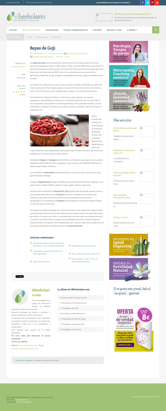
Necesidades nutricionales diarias (84, 246)
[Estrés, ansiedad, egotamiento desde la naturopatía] (129, 101)
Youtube (157, 2)
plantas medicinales (31, 30)
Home (30, 37)
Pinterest (152, 2)
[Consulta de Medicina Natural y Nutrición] (129, 52)
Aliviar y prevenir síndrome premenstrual (133, 14)
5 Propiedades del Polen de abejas (73, 319)
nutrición (97, 30)
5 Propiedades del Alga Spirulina (72, 324)
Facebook (142, 2)
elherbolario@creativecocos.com (25, 349)
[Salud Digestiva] (129, 245)
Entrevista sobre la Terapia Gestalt (74, 298)
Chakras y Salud (120, 217)
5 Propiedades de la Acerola (71, 329)
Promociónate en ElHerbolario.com (74, 303)
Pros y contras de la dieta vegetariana (86, 254)
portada (13, 30)
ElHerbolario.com (39, 53)
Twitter (147, 2)
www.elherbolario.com (28, 345)
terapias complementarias (75, 30)
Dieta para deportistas (41, 262)
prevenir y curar (114, 30)
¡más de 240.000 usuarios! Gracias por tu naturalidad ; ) (113, 2)
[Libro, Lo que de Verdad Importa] (134, 329)
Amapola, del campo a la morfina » (46, 360)
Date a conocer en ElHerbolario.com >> (146, 396)
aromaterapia (52, 30)
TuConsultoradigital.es (24, 402)
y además (131, 30)
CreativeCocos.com (22, 400)
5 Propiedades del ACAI (69, 308)
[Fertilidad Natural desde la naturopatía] (129, 269)
